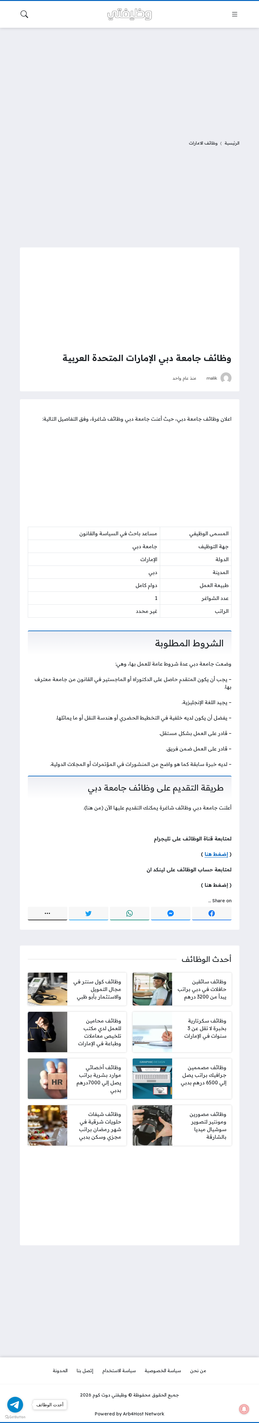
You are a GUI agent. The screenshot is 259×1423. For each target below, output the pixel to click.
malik (212, 378)
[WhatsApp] (129, 914)
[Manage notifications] (244, 1409)
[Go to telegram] (15, 1405)
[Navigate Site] (234, 14)
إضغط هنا (216, 854)
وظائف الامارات (203, 142)
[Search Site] (24, 14)
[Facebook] (212, 914)
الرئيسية (232, 142)
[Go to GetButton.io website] (15, 1417)
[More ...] (47, 914)
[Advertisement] (129, 80)
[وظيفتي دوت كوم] (129, 14)
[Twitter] (88, 914)
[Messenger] (170, 914)
